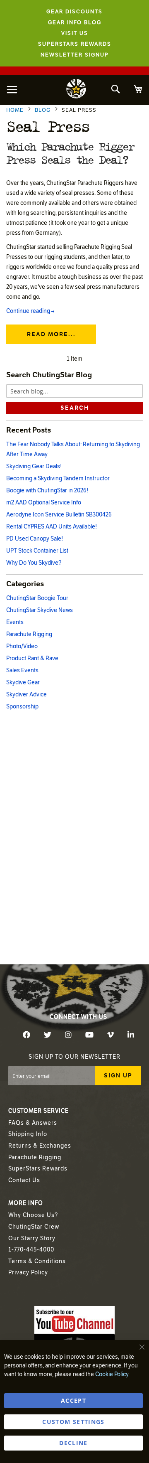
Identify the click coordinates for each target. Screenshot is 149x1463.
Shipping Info (27, 1134)
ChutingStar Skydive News (39, 610)
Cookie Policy (112, 1374)
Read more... (51, 334)
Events (15, 622)
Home (15, 110)
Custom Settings (73, 1422)
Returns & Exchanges (39, 1145)
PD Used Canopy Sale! (34, 538)
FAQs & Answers (32, 1122)
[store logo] (76, 90)
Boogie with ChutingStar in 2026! (47, 490)
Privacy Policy (28, 1272)
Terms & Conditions (37, 1261)
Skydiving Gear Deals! (34, 466)
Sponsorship (22, 706)
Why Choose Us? (33, 1215)
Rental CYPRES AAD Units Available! (51, 526)
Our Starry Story (31, 1238)
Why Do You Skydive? (33, 562)
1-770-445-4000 (31, 1249)
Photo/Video (22, 646)
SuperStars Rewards (37, 1168)
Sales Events (22, 670)
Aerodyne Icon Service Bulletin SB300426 (59, 514)
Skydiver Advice (26, 694)
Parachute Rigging (29, 634)
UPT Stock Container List (37, 550)
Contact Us (24, 1180)
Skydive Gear (23, 682)
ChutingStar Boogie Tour (37, 598)
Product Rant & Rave (32, 658)
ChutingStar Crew (33, 1226)
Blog (43, 110)
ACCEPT (73, 1400)
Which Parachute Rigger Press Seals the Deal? (70, 152)
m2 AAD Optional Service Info (43, 502)
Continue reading (30, 311)
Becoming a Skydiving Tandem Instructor (58, 478)
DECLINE (73, 1443)
